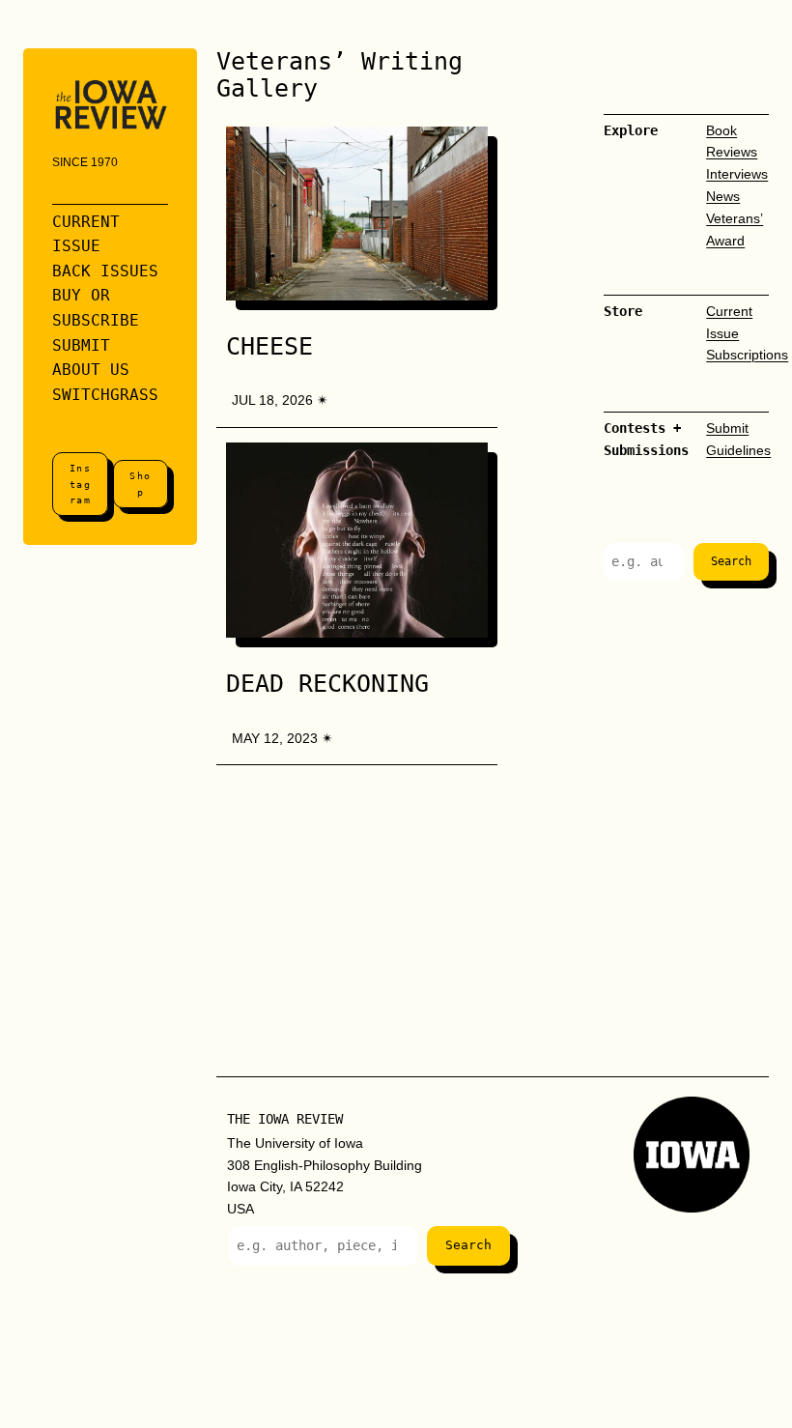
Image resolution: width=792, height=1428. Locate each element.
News (723, 196)
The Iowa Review (285, 1119)
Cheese (269, 346)
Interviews (737, 174)
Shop (140, 484)
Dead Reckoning (327, 684)
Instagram (81, 483)
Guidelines (738, 450)
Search (731, 561)
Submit (727, 428)
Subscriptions (747, 354)
